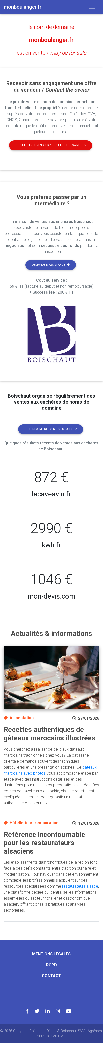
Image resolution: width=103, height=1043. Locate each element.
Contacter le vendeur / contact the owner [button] (49, 145)
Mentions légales (51, 954)
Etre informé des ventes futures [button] (48, 429)
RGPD (51, 965)
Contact (51, 975)
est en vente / (51, 53)
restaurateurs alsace (80, 886)
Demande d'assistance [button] (48, 264)
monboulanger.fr (51, 39)
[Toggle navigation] (92, 7)
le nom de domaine (51, 27)
